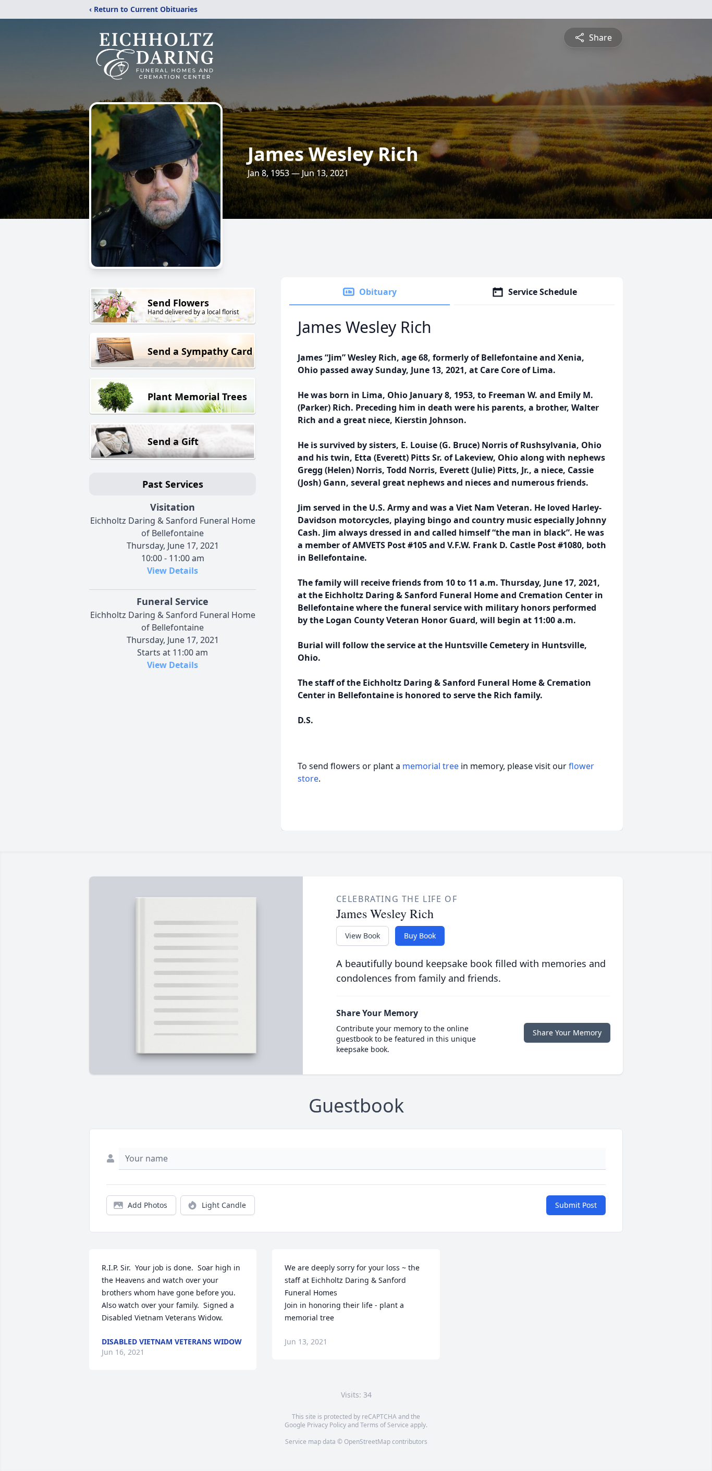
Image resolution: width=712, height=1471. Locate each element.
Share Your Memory (567, 1032)
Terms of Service (384, 1424)
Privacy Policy (326, 1424)
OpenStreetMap (367, 1441)
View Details (172, 570)
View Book (362, 936)
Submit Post (576, 1205)
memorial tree (430, 766)
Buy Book (420, 936)
